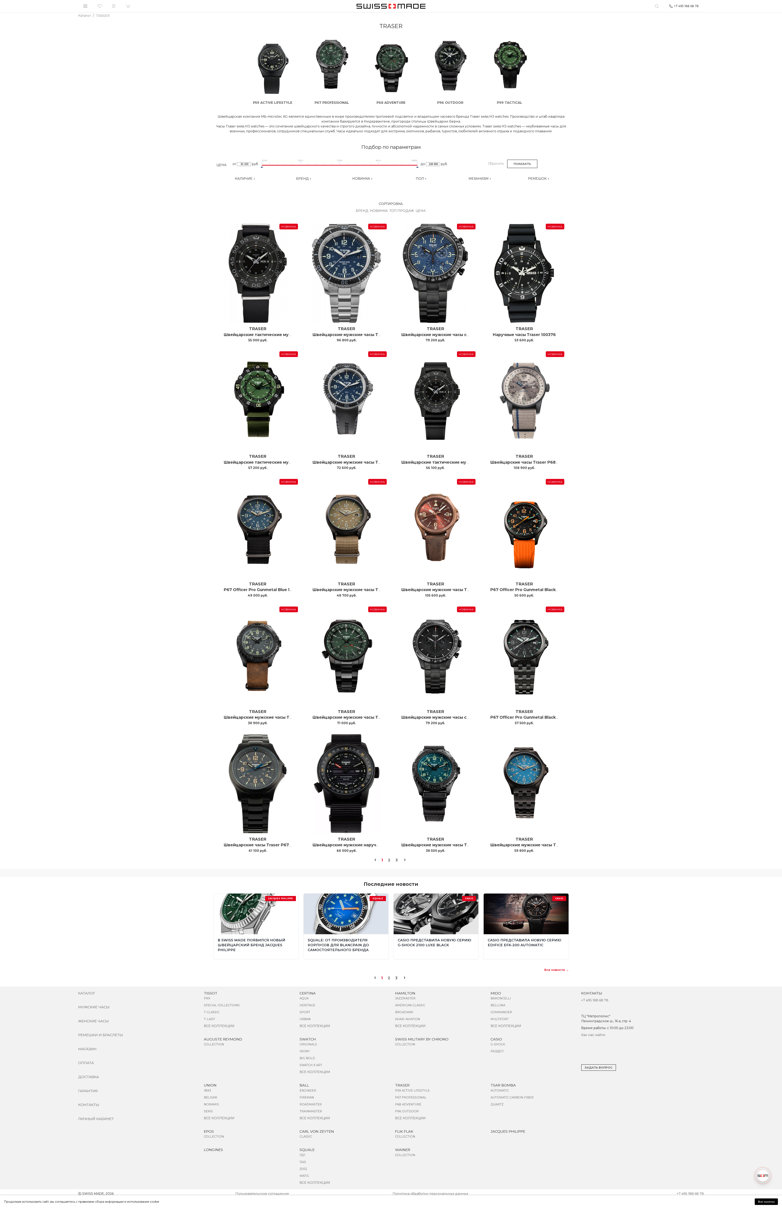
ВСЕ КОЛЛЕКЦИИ (219, 1026)
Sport (305, 1012)
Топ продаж (401, 211)
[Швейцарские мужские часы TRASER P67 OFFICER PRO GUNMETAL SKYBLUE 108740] (524, 783)
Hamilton (405, 993)
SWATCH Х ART (311, 1065)
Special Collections (222, 1005)
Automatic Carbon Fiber (512, 1097)
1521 (302, 1155)
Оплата (86, 1063)
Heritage (307, 1005)
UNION (210, 1085)
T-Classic (212, 1012)
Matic (304, 1176)
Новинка (379, 211)
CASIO (496, 1039)
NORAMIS (211, 1104)
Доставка (88, 1077)
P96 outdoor (407, 1111)
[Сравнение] (114, 6)
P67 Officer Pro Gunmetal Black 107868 (531, 717)
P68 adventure (408, 1104)
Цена (421, 211)
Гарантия (88, 1091)
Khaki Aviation (407, 1019)
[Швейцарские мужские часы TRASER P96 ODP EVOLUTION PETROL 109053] (435, 783)
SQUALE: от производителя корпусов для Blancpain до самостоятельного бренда (338, 945)
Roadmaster (311, 1104)
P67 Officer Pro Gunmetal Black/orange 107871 (538, 589)
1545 (303, 1162)
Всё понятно (766, 1201)
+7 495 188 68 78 (594, 1000)
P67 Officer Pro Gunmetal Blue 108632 (263, 589)
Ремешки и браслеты (100, 1035)
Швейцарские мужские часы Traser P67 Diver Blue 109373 (374, 334)
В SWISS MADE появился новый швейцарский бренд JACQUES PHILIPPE (251, 945)
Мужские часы (94, 1007)
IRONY (305, 1051)
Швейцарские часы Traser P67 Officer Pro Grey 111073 (280, 844)
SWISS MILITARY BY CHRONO (421, 1039)
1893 (207, 1090)
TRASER (257, 328)
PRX (207, 998)
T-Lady (209, 1019)
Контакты (88, 1105)
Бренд (362, 211)
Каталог (86, 993)
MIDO (496, 993)
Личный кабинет (96, 1119)
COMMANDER (501, 1012)
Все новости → (556, 970)
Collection (214, 1044)
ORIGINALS (308, 1044)
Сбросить (496, 163)
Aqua (304, 998)
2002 (303, 1169)
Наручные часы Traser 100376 (524, 334)
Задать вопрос (599, 1067)
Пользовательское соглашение (262, 1194)
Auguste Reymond (223, 1039)
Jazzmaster (405, 998)
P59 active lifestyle (412, 1090)
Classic (306, 1136)
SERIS (208, 1111)
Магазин (87, 1049)
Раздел (497, 1051)
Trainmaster (311, 1111)
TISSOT (210, 993)
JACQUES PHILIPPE (508, 1131)
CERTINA (308, 993)
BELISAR (210, 1097)
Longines (213, 1150)
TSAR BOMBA (503, 1085)
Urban (305, 1019)
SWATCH (308, 1039)
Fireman (307, 1097)
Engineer (308, 1090)
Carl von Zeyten (317, 1131)
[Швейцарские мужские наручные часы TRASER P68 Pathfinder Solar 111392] (346, 783)
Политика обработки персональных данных (430, 1194)
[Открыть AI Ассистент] (763, 1176)
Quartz (497, 1104)
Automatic (500, 1090)
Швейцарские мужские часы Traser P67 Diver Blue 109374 (374, 462)
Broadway (404, 1012)
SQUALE (307, 1150)
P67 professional (410, 1097)
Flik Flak (404, 1131)
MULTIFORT (500, 1019)
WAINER (402, 1150)
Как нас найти (593, 1035)
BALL (304, 1085)
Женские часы (93, 1021)
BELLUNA (498, 1005)
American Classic (410, 1005)
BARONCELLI (501, 998)
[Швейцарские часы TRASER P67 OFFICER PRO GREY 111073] (257, 783)
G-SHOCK (498, 1044)
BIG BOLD (307, 1058)
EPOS (209, 1131)
